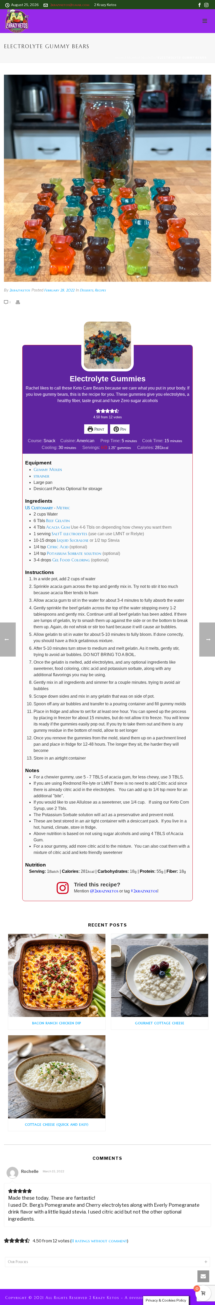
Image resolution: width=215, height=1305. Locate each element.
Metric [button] (63, 507)
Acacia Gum (58, 527)
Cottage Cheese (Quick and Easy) (57, 1125)
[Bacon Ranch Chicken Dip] (56, 975)
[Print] (20, 302)
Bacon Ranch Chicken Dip (56, 1023)
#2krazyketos (144, 891)
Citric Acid (57, 546)
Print (98, 429)
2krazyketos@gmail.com (69, 5)
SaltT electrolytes (70, 533)
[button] (98, 411)
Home (119, 57)
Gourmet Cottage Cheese (159, 1023)
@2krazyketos (104, 891)
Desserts (148, 57)
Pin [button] (122, 429)
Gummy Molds (48, 469)
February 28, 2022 (59, 290)
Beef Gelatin (58, 520)
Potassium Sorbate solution (75, 553)
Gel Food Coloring (71, 559)
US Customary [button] (39, 507)
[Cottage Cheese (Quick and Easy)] (56, 1076)
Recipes (132, 57)
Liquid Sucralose (73, 540)
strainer (41, 476)
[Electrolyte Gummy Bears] (107, 178)
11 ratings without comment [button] (99, 1240)
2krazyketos (19, 290)
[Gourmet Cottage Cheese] (159, 975)
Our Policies (18, 1261)
